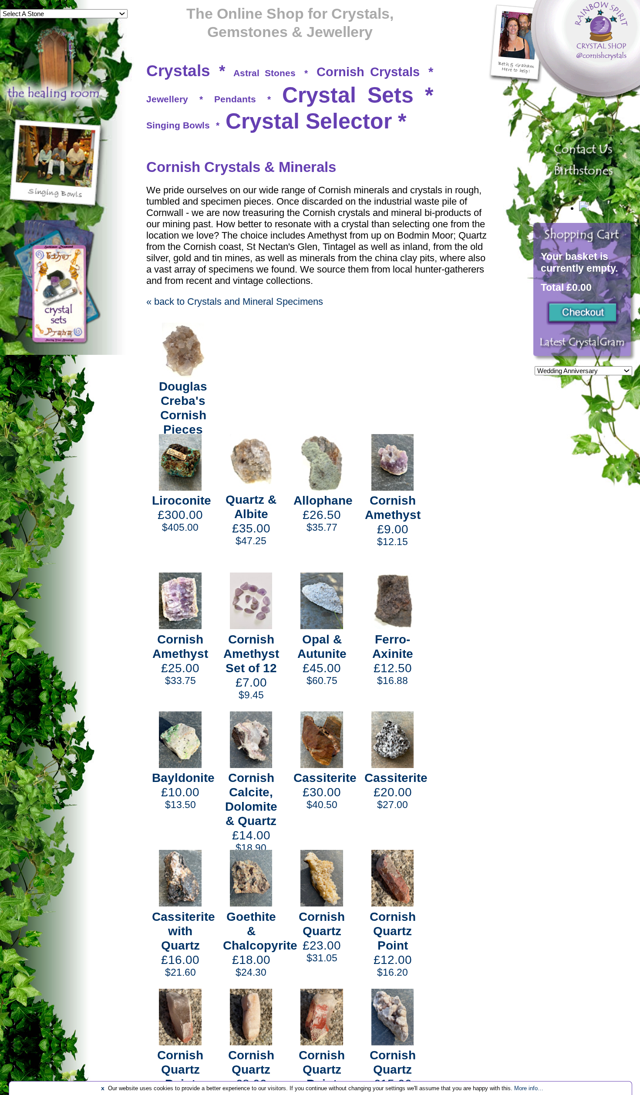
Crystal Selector (309, 121)
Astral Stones (264, 73)
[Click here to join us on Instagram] (584, 347)
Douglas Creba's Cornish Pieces (183, 407)
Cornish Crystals (368, 72)
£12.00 (393, 944)
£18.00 (260, 944)
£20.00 (396, 790)
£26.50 (323, 513)
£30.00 (325, 790)
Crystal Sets (348, 95)
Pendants (235, 99)
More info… (528, 1088)
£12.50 (392, 659)
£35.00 (251, 519)
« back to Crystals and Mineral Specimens (234, 301)
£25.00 (180, 659)
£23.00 (322, 937)
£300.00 (181, 513)
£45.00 (322, 659)
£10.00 (183, 790)
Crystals (178, 71)
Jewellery (167, 99)
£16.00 (183, 944)
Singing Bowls (178, 125)
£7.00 (251, 666)
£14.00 (251, 812)
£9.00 (393, 520)
